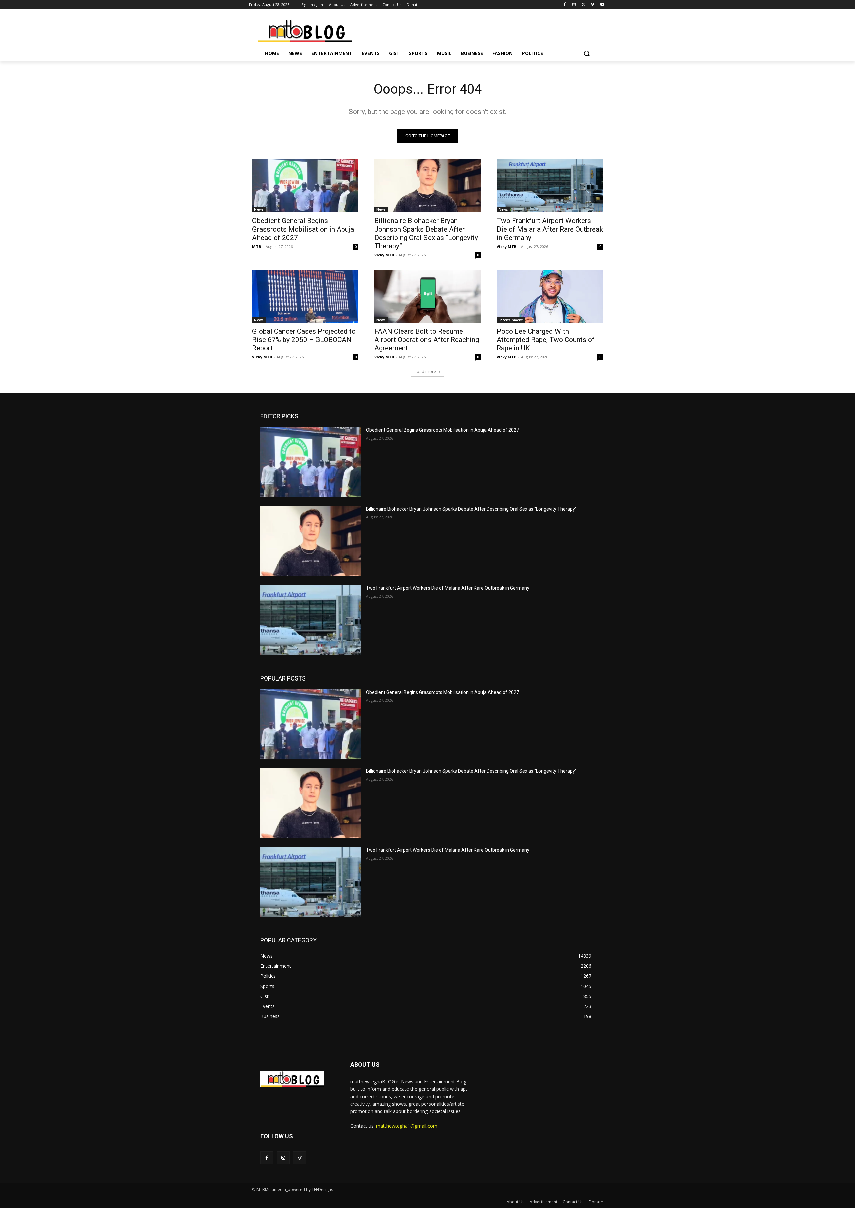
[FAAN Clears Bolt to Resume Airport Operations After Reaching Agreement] (427, 296)
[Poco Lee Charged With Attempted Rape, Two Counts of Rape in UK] (550, 296)
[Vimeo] (592, 5)
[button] (587, 53)
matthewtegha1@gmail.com (406, 1126)
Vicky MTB (384, 254)
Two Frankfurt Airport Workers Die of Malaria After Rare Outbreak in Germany (550, 229)
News (259, 209)
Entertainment (511, 320)
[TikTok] (299, 1157)
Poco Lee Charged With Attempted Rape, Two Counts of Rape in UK (546, 339)
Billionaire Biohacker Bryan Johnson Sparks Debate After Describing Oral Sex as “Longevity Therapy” (426, 233)
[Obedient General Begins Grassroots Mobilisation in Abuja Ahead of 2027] (305, 185)
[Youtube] (602, 5)
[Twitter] (583, 5)
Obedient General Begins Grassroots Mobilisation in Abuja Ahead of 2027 (303, 229)
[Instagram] (574, 5)
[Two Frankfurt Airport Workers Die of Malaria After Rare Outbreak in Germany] (550, 185)
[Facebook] (565, 5)
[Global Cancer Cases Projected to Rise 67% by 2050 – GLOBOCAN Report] (305, 296)
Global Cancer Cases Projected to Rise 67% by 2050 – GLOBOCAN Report (304, 339)
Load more (425, 371)
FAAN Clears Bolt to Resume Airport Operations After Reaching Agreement (426, 339)
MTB (256, 246)
